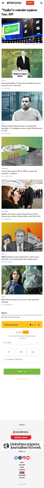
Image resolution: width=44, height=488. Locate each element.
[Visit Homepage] (14, 2)
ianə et (30, 3)
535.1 (3, 123)
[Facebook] (16, 458)
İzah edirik (5, 211)
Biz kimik (22, 477)
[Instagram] (24, 458)
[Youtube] (28, 458)
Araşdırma (5, 168)
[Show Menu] (3, 3)
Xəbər (22, 462)
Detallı (4, 80)
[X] (20, 458)
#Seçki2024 (22, 475)
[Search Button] (41, 3)
